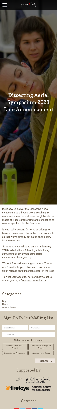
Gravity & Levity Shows (41, 353)
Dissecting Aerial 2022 (33, 280)
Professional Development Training (41, 346)
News (5, 304)
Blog (4, 301)
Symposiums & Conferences (14, 353)
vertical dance (9, 307)
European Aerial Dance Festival (14, 346)
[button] (4, 5)
